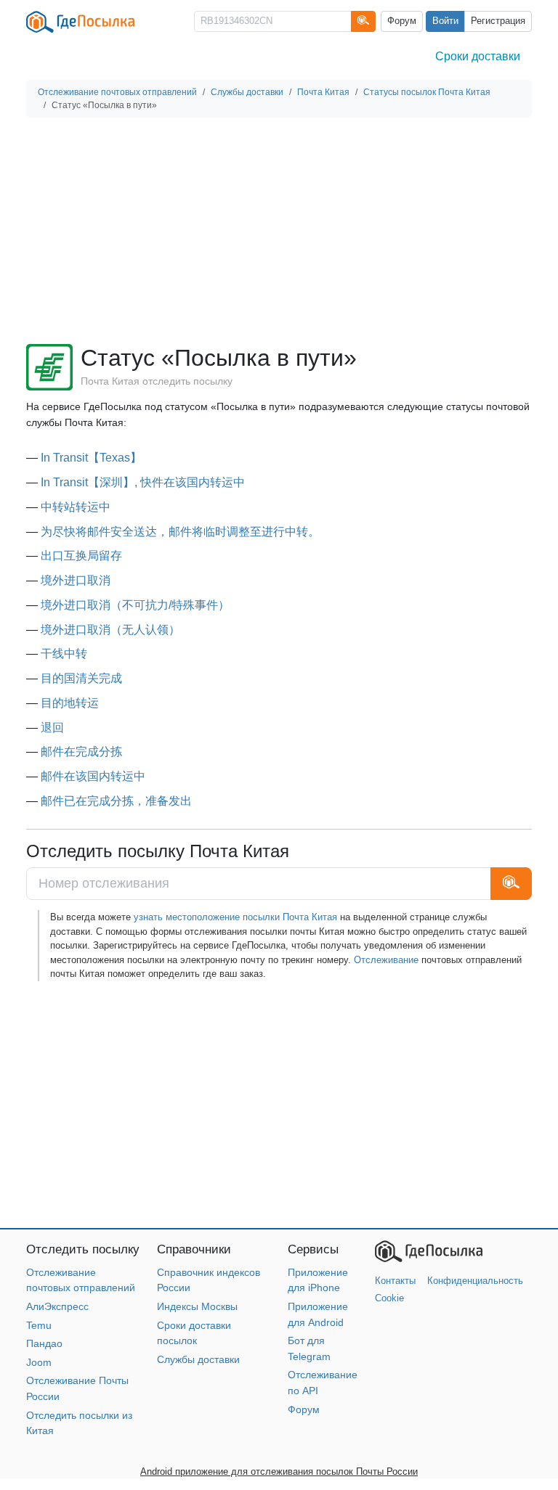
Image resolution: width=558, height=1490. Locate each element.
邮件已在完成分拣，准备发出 (116, 801)
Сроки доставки (477, 56)
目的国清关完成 (81, 678)
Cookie (389, 1298)
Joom (39, 1362)
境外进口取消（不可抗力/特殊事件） (135, 605)
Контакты (395, 1280)
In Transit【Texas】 (91, 457)
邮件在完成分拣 (81, 751)
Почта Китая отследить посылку (156, 381)
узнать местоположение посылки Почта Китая (235, 917)
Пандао (44, 1343)
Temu (39, 1325)
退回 (52, 727)
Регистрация (498, 21)
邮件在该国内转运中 (93, 776)
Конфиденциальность (475, 1280)
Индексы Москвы (197, 1306)
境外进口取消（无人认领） (110, 629)
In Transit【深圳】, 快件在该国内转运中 (143, 482)
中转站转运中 (75, 507)
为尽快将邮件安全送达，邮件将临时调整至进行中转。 (180, 531)
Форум (401, 21)
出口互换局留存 (81, 555)
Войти (445, 21)
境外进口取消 (75, 580)
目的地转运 (70, 703)
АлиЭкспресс (57, 1306)
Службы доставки (198, 1359)
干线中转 (64, 653)
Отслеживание (386, 959)
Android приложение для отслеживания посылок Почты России (279, 1471)
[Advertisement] (279, 230)
